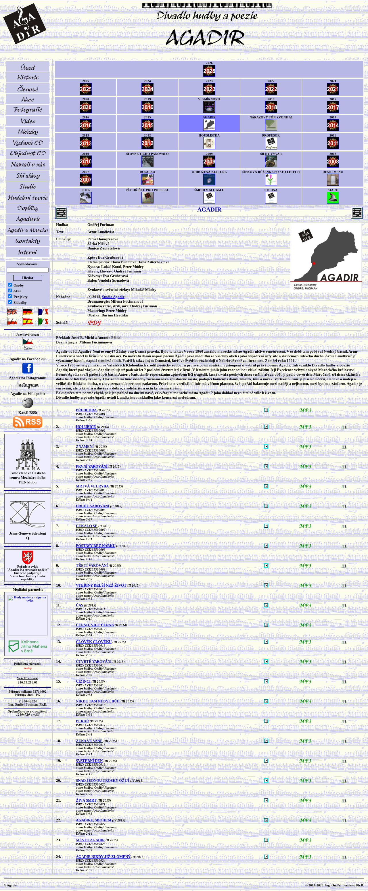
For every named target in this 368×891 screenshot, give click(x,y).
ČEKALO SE (86, 526)
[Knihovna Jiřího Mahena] (27, 651)
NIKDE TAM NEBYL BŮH (98, 701)
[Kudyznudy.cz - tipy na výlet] (27, 634)
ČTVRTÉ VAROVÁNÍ (94, 661)
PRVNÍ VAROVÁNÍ (92, 466)
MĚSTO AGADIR (90, 840)
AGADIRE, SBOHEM (93, 820)
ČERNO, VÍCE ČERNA (95, 625)
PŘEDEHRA (86, 410)
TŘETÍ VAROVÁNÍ (92, 565)
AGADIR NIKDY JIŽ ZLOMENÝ (103, 856)
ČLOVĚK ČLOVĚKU (94, 642)
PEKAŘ (82, 721)
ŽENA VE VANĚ (89, 741)
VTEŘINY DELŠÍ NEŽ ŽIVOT (101, 585)
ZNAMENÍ (85, 446)
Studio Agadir (113, 297)
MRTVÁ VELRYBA (92, 486)
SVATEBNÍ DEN (89, 760)
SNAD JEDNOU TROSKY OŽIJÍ (102, 780)
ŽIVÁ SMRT (86, 800)
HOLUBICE (86, 427)
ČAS (79, 605)
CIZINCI (83, 681)
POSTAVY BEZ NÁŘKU (95, 546)
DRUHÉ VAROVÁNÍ (92, 506)
